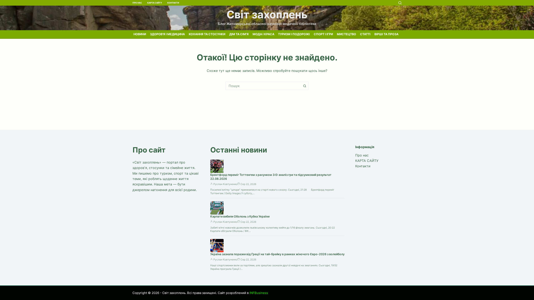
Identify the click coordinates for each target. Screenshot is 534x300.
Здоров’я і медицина (167, 34)
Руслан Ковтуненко (225, 184)
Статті (365, 34)
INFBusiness (258, 293)
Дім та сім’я (239, 34)
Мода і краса (263, 34)
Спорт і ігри (323, 34)
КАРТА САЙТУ (154, 2)
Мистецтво (346, 34)
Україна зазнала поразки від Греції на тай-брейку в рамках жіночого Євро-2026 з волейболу (277, 254)
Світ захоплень (267, 14)
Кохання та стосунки (207, 34)
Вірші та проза (386, 34)
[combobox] (263, 86)
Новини (140, 34)
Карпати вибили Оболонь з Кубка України (240, 216)
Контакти (173, 2)
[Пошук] (400, 2)
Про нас (137, 2)
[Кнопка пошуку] (305, 86)
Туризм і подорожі (294, 34)
